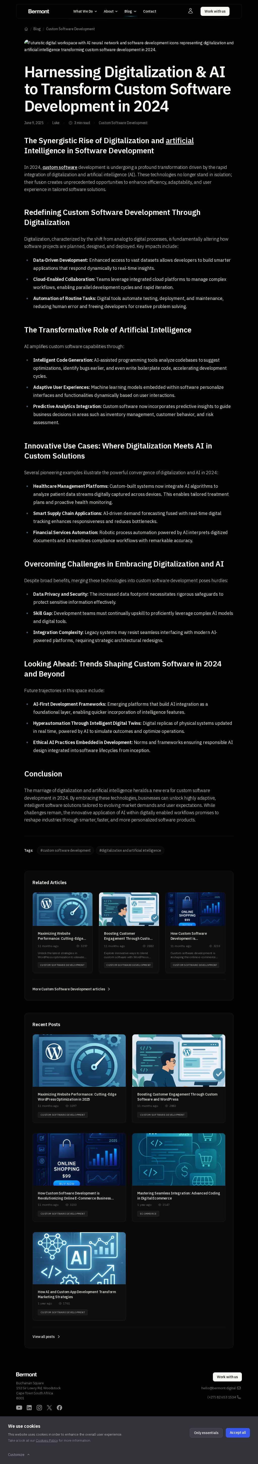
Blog (37, 29)
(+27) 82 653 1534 (221, 1397)
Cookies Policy (47, 1440)
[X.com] (49, 1408)
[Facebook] (59, 1408)
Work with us (215, 11)
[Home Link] (38, 11)
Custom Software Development (70, 29)
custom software (60, 167)
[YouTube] (19, 1408)
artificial (180, 140)
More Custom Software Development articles (69, 989)
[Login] (190, 11)
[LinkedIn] (29, 1408)
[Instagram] (39, 1408)
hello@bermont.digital (218, 1388)
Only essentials (206, 1433)
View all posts (44, 1336)
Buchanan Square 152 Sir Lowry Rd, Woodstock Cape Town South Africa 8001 (38, 1390)
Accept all (238, 1432)
